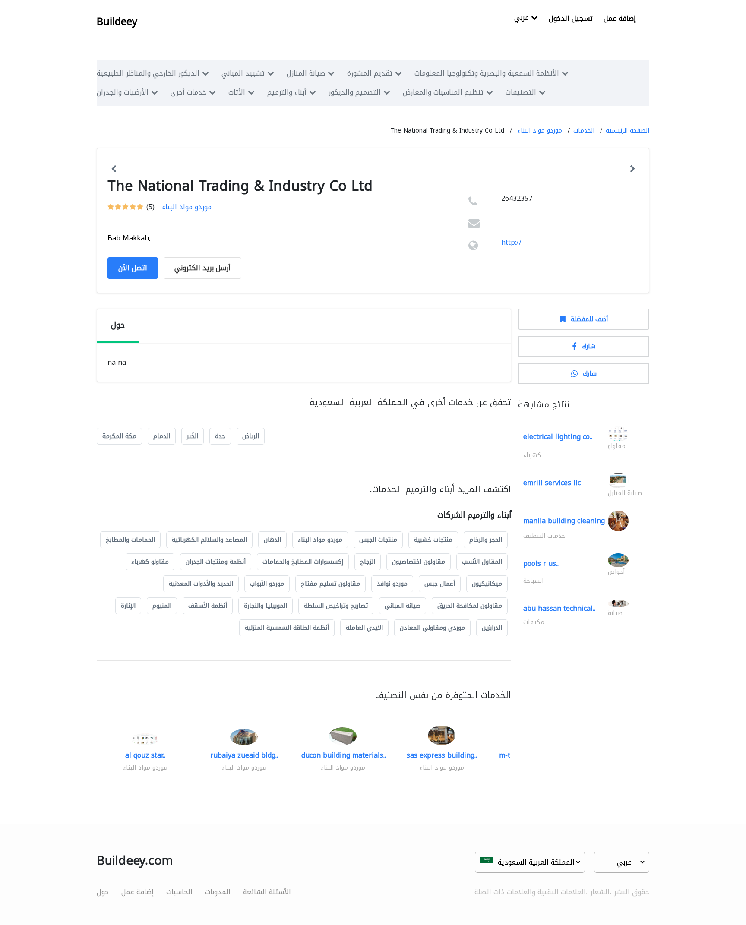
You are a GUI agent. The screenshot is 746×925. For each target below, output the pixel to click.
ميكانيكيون (487, 584)
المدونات (218, 892)
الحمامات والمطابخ (130, 540)
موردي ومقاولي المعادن (432, 628)
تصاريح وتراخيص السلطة (336, 606)
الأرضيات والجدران (123, 92)
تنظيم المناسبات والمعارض (443, 92)
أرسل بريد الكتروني (202, 268)
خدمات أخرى (188, 92)
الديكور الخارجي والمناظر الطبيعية (148, 73)
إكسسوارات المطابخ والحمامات (302, 562)
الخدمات (583, 130)
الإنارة (128, 606)
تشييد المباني (243, 73)
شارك (588, 346)
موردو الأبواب (267, 584)
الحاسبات (179, 892)
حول (103, 892)
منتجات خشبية (433, 540)
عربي (522, 18)
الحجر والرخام (485, 540)
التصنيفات (521, 92)
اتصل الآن (132, 268)
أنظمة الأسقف (207, 606)
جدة (220, 436)
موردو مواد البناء (540, 130)
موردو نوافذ (392, 584)
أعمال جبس (439, 584)
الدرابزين (492, 628)
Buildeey (117, 22)
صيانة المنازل (306, 73)
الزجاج (367, 562)
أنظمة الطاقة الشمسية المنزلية (287, 628)
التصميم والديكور (355, 92)
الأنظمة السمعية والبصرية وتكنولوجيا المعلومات (486, 73)
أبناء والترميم (287, 92)
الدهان (272, 540)
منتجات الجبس (378, 540)
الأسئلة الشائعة (267, 892)
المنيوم (161, 606)
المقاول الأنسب (482, 562)
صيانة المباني (402, 606)
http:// (511, 242)
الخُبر (192, 436)
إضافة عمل (620, 18)
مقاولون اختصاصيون (418, 562)
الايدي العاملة (364, 628)
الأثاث (236, 92)
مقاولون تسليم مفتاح (330, 584)
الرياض (250, 436)
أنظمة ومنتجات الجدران (216, 562)
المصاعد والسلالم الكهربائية (209, 540)
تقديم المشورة (369, 73)
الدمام (161, 436)
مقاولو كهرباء (150, 562)
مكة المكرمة (119, 436)
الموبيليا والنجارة (265, 606)
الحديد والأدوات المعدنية (201, 584)
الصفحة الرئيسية (627, 130)
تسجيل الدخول (571, 18)
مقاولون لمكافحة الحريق (469, 606)
